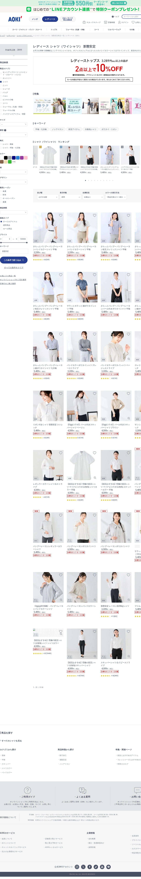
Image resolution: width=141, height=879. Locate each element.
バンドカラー (7, 772)
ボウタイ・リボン (109, 129)
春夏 (4, 191)
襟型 (1, 130)
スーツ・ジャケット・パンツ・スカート (27, 30)
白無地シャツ (90, 129)
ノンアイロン (57, 129)
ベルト (5, 96)
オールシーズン (9, 198)
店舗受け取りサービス (54, 839)
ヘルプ (116, 16)
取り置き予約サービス (54, 843)
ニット (5, 85)
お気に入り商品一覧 (8, 276)
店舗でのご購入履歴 (8, 284)
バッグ (5, 92)
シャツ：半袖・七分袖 (11, 148)
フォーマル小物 (9, 110)
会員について (7, 839)
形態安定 (63, 760)
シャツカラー (7, 768)
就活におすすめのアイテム (127, 755)
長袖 (3, 755)
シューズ (6, 89)
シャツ (5, 82)
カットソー (7, 78)
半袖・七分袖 (41, 129)
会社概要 (92, 839)
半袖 (3, 760)
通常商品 (6, 225)
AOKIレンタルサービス (54, 847)
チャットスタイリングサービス (14, 847)
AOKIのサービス (7, 833)
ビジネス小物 (8, 100)
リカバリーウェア (114, 30)
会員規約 (135, 836)
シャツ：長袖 (8, 144)
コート (96, 30)
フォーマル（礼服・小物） (76, 30)
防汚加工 (63, 755)
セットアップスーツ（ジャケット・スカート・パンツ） (15, 73)
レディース (50, 19)
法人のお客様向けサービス (12, 851)
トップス (54, 30)
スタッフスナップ (94, 22)
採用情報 (92, 847)
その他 (131, 30)
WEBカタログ (122, 764)
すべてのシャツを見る (12, 741)
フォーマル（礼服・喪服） (13, 107)
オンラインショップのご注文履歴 (13, 280)
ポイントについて (9, 843)
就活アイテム (74, 129)
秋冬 (4, 195)
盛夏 (4, 202)
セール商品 (7, 229)
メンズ (35, 19)
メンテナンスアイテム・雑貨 (14, 114)
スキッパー (6, 764)
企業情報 (91, 833)
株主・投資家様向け (96, 843)
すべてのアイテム (10, 222)
